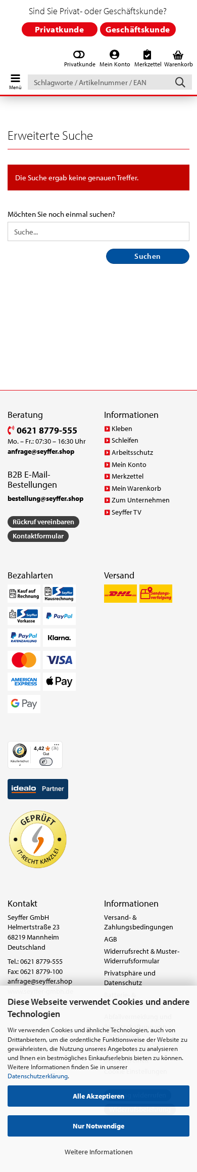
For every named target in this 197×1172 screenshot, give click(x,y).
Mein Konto (129, 464)
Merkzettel (127, 476)
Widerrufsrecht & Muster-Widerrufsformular (141, 956)
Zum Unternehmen (141, 499)
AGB (110, 939)
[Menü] (57, 747)
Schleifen (125, 440)
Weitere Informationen (99, 1151)
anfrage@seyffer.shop (40, 981)
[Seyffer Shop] (6, 59)
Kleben (122, 428)
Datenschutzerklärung (38, 1076)
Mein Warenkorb (136, 488)
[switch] (45, 761)
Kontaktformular (38, 535)
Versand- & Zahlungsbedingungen (138, 922)
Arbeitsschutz (132, 452)
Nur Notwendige (98, 1125)
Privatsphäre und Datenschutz (130, 978)
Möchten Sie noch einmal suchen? (61, 214)
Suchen (147, 256)
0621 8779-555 (46, 430)
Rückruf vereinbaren (43, 521)
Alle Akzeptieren (98, 1096)
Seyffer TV (126, 512)
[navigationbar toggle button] (15, 79)
